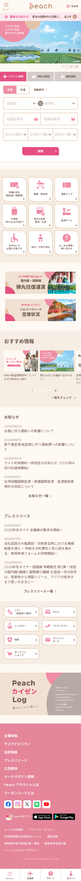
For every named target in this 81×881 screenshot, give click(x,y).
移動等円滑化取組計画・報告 (21, 843)
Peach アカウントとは (21, 785)
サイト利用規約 (13, 829)
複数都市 (39, 89)
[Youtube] (46, 804)
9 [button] (43, 390)
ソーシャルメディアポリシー (21, 850)
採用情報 (10, 752)
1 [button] (64, 66)
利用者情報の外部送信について (23, 836)
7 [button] (39, 390)
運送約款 (52, 836)
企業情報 (10, 736)
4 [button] (71, 66)
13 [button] (52, 390)
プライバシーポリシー (41, 829)
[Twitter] (27, 804)
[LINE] (37, 804)
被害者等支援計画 (55, 843)
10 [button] (46, 390)
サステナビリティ (17, 744)
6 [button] (36, 390)
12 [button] (50, 390)
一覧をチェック (61, 398)
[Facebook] (8, 804)
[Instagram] (18, 804)
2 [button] (66, 66)
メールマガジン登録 (19, 777)
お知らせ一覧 (38, 496)
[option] (40, 42)
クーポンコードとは (19, 793)
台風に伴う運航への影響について (41, 18)
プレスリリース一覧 (38, 591)
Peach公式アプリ (22, 816)
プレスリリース (15, 760)
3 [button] (69, 66)
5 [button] (73, 66)
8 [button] (41, 390)
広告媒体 (10, 769)
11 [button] (48, 390)
